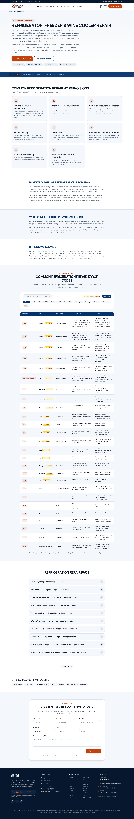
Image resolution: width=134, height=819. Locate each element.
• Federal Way (85, 782)
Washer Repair (17, 684)
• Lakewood (85, 786)
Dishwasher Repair (42, 684)
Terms (108, 796)
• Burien (84, 780)
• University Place (86, 797)
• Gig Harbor (85, 784)
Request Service (115, 6)
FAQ (73, 6)
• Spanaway (72, 795)
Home (10, 11)
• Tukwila (71, 797)
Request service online (43, 59)
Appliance (36, 727)
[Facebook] (17, 801)
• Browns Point (72, 780)
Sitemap (114, 796)
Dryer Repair (29, 684)
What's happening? (39, 736)
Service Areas (50, 6)
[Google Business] (12, 801)
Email (81, 719)
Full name (36, 719)
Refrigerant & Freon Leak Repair (76, 684)
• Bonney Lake (85, 777)
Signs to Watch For (28, 74)
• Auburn (71, 777)
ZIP (80, 727)
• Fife (70, 784)
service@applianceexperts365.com (110, 783)
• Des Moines (72, 782)
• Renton (71, 790)
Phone (58, 719)
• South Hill (85, 793)
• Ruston (84, 790)
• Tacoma (84, 795)
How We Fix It (39, 74)
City (58, 727)
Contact (79, 6)
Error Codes (48, 74)
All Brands (26, 302)
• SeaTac (71, 793)
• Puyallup (84, 788)
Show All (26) (106, 296)
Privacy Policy (101, 796)
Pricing (59, 6)
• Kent (70, 786)
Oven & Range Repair (57, 684)
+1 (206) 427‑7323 (71, 714)
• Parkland (71, 788)
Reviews (66, 6)
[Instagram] (21, 801)
